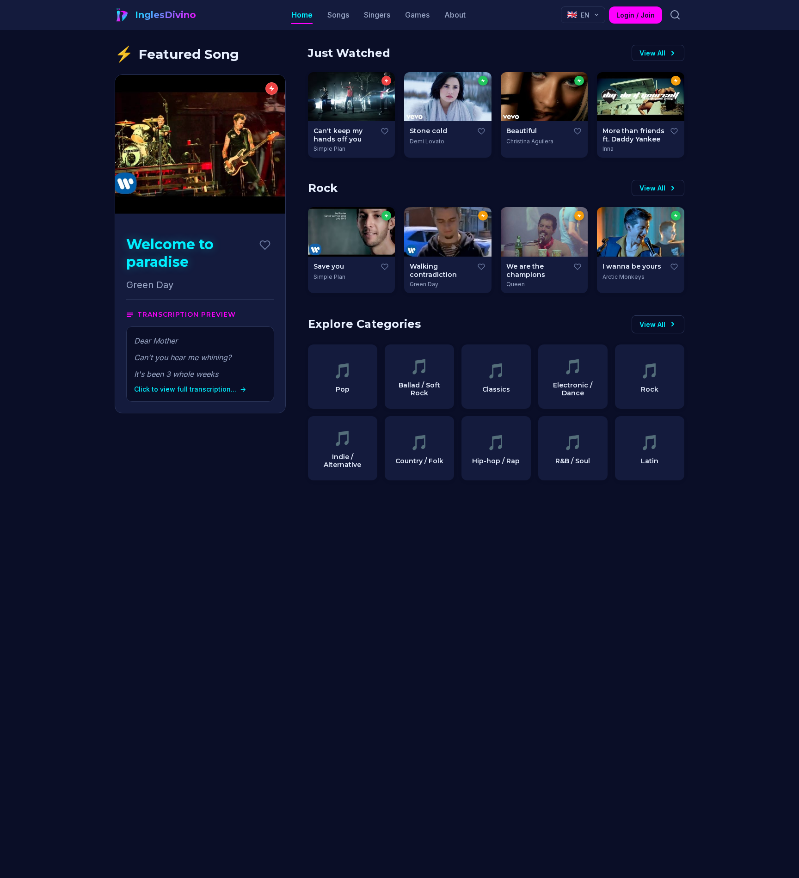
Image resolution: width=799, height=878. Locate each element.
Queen (515, 284)
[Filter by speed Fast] (386, 81)
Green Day (424, 284)
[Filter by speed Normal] (676, 81)
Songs (338, 14)
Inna (608, 148)
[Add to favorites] (265, 245)
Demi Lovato (427, 141)
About (455, 14)
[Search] (675, 15)
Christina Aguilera (529, 141)
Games (417, 14)
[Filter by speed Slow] (483, 81)
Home (302, 14)
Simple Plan (329, 148)
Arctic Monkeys (623, 276)
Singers (377, 14)
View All (652, 53)
